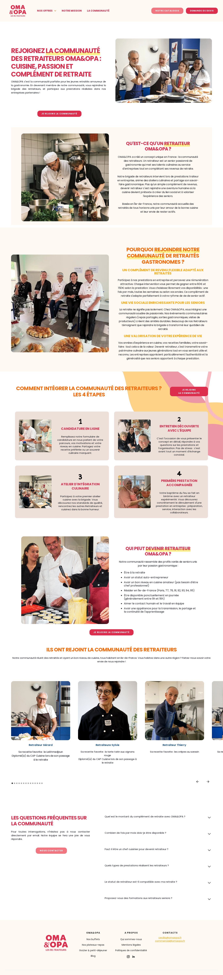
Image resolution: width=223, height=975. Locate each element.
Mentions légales (131, 945)
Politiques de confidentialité (131, 950)
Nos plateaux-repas (93, 945)
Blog (93, 956)
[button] (46, 10)
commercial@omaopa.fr (170, 941)
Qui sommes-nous (131, 939)
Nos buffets (93, 939)
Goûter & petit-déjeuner (93, 950)
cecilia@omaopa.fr (170, 937)
